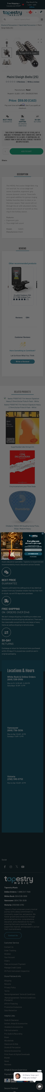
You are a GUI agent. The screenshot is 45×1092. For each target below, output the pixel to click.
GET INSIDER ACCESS (33, 553)
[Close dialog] (42, 533)
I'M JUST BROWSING (33, 556)
